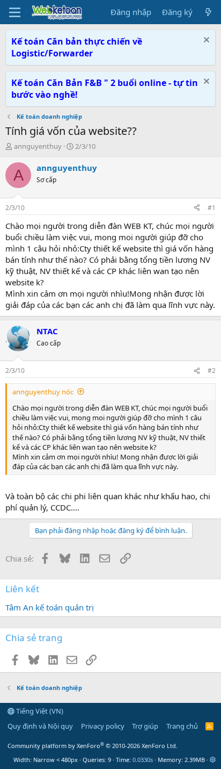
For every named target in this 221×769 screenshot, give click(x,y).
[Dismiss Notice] (205, 41)
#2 (212, 370)
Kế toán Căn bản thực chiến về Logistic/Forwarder (76, 47)
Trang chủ (182, 726)
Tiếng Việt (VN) (38, 711)
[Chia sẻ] (197, 208)
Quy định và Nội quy (40, 726)
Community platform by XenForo (93, 746)
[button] (213, 760)
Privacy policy (102, 726)
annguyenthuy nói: (42, 392)
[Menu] (14, 12)
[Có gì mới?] (208, 12)
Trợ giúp (145, 726)
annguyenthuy (38, 146)
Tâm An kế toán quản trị (49, 607)
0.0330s (142, 760)
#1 (212, 207)
